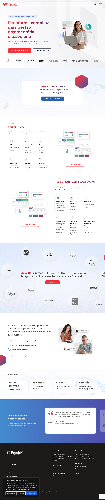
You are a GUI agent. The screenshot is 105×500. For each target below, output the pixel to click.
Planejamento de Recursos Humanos (62, 456)
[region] (21, 487)
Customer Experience (81, 466)
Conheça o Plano (75, 164)
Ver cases (52, 282)
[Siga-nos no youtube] (15, 465)
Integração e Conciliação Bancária (84, 458)
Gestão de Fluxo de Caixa (82, 454)
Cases (77, 473)
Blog (76, 468)
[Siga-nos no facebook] (10, 465)
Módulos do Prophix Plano (59, 454)
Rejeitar (21, 493)
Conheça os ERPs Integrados (52, 98)
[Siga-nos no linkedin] (12, 465)
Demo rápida (78, 471)
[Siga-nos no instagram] (7, 465)
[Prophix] (48, 4)
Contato (54, 475)
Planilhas (54, 460)
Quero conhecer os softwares (19, 50)
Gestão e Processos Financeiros (83, 456)
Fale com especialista (42, 50)
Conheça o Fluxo (30, 224)
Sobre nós (55, 468)
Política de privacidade (58, 473)
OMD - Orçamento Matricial (59, 458)
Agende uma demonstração (18, 356)
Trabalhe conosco (57, 471)
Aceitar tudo (31, 493)
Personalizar (11, 493)
